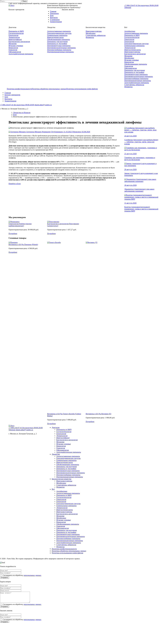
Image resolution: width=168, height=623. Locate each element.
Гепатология (13, 35)
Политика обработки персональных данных (49, 89)
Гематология (129, 39)
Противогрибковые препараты (59, 50)
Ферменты (90, 37)
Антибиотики (129, 31)
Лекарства (56, 454)
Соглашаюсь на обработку (21, 575)
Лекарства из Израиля (21, 113)
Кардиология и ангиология (19, 41)
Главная (53, 11)
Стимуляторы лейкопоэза (95, 35)
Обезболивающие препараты (58, 39)
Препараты (54, 13)
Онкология (13, 50)
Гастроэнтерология (16, 33)
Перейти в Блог (15, 184)
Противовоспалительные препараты (61, 48)
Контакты (54, 18)
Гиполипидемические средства (59, 33)
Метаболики (90, 33)
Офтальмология (15, 52)
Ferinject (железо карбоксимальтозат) (20, 225)
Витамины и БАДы (16, 244)
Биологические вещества (61, 479)
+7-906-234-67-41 (141, 5)
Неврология (13, 48)
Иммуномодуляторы (94, 31)
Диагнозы (56, 427)
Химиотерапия (56, 22)
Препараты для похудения (57, 41)
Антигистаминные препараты (59, 31)
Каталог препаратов (12, 95)
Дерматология (14, 37)
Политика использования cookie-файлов (82, 89)
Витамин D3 (106, 414)
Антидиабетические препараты (21, 54)
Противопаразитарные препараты (60, 52)
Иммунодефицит (15, 39)
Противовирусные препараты (59, 46)
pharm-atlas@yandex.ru (43, 105)
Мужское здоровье (16, 46)
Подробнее (13, 234)
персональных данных (32, 575)
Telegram (127, 7)
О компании (55, 20)
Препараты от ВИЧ (16, 31)
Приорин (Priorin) (31, 244)
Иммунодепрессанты (55, 37)
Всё (53, 489)
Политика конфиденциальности (19, 89)
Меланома (13, 44)
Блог (52, 15)
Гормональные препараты (57, 35)
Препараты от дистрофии (57, 44)
